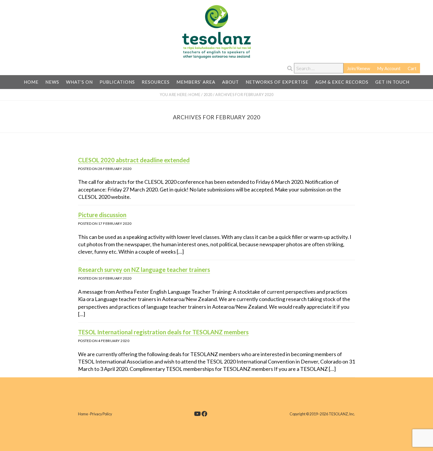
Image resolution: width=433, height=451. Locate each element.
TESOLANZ (216, 31)
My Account (389, 68)
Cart (412, 68)
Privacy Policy (101, 414)
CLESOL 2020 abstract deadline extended (134, 159)
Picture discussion (102, 214)
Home (83, 414)
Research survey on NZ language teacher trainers (144, 269)
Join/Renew (358, 68)
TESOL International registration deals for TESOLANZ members (163, 332)
